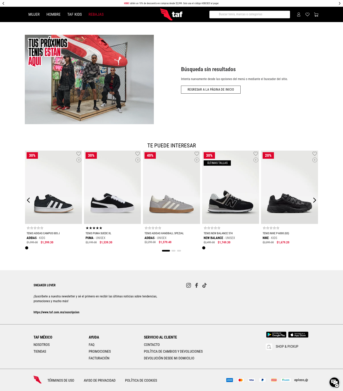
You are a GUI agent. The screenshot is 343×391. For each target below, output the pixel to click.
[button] (78, 160)
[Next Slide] (339, 3)
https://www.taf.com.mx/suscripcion (56, 312)
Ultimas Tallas (217, 163)
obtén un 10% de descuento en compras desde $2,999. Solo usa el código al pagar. (171, 3)
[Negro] (27, 249)
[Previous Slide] (3, 3)
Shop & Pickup (287, 346)
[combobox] (251, 14)
